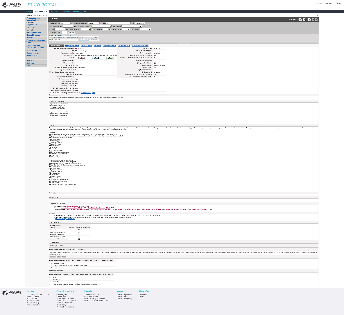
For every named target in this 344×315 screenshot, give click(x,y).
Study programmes (72, 46)
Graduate (66, 12)
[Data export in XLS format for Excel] (304, 19)
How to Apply (61, 305)
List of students (86, 46)
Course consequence (73, 29)
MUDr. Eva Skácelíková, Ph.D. (176, 209)
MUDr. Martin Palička (153, 209)
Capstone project (33, 53)
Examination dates (34, 32)
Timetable (97, 46)
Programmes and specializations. (33, 19)
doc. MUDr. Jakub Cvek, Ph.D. (73, 206)
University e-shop (32, 303)
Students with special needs (94, 299)
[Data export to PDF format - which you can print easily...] (300, 19)
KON (77, 48)
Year (133, 23)
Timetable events (33, 35)
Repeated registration (145, 63)
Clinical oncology (84, 39)
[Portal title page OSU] (45, 5)
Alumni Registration (124, 295)
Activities (54, 193)
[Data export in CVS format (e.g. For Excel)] (309, 19)
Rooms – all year (33, 45)
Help (29, 66)
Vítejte (29, 12)
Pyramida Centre (32, 297)
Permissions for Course (140, 46)
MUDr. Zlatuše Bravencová (76, 209)
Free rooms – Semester (36, 48)
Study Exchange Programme (66, 301)
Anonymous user (322, 3)
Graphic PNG (86, 93)
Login (331, 3)
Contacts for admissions (65, 307)
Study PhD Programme (64, 303)
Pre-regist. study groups (36, 40)
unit (54, 23)
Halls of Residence (33, 299)
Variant (96, 37)
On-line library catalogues (65, 219)
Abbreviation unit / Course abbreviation (66, 37)
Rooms (30, 43)
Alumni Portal (122, 297)
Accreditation (117, 26)
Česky (338, 3)
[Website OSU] (13, 5)
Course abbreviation (80, 23)
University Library (32, 301)
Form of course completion (83, 26)
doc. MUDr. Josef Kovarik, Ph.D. (99, 208)
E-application (61, 297)
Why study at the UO (63, 295)
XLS (93, 93)
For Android (143, 295)
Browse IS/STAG (41, 12)
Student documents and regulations (97, 301)
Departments (32, 25)
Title (104, 23)
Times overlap (32, 55)
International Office (33, 305)
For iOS (142, 297)
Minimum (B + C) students (65, 67)
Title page (30, 61)
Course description (56, 46)
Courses (30, 22)
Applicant (55, 12)
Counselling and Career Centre (37, 295)
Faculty (51, 29)
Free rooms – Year (34, 50)
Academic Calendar (91, 295)
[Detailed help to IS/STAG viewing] (316, 19)
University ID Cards (91, 297)
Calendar (30, 63)
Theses (30, 38)
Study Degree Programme (66, 299)
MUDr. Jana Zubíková (199, 209)
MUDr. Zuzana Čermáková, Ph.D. (129, 209)
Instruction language (55, 26)
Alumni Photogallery (124, 299)
